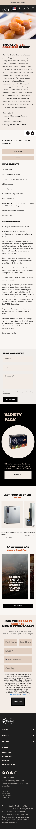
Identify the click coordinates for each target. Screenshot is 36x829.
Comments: (7, 113)
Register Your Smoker (18, 2)
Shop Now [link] (18, 475)
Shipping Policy (6, 795)
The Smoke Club (8, 765)
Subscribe (18, 701)
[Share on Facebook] (28, 133)
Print (18, 158)
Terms (24, 694)
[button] (28, 8)
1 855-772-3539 (8, 778)
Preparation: (12, 122)
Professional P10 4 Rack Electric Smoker (12, 533)
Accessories (7, 756)
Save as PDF (18, 151)
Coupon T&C (5, 797)
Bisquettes (6, 752)
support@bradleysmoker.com (13, 780)
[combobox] (7, 660)
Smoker (5, 748)
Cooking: (14, 125)
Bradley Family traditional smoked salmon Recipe (14, 584)
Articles (5, 760)
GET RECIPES (18, 606)
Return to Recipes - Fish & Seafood (16, 142)
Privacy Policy (15, 694)
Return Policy (6, 793)
